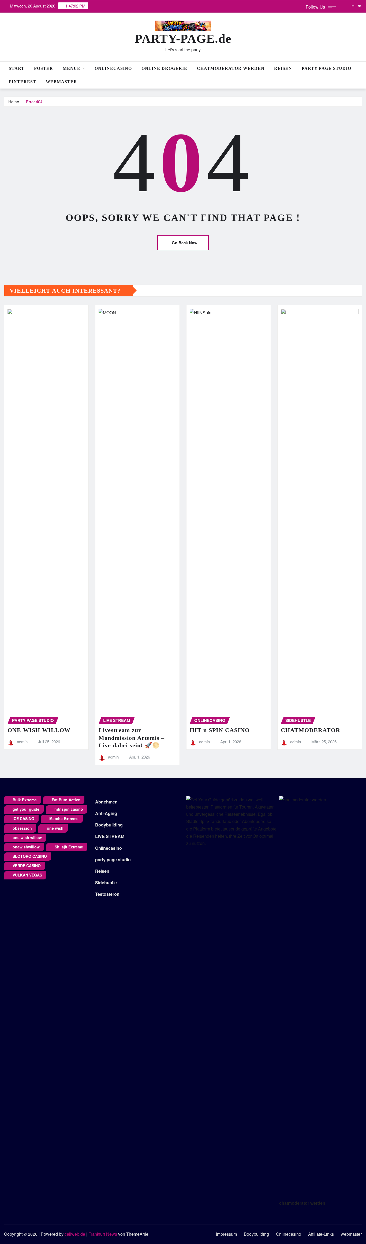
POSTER (43, 68)
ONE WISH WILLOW (39, 730)
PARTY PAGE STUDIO (326, 68)
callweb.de (75, 1234)
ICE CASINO (23, 818)
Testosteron (107, 894)
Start (16, 68)
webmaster (61, 81)
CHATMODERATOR (310, 730)
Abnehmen (106, 802)
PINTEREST (22, 81)
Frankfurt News (102, 1234)
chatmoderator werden (302, 1203)
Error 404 (34, 101)
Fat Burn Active (66, 799)
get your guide (26, 809)
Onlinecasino (113, 68)
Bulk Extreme (25, 799)
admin (22, 741)
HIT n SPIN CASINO (220, 730)
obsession (22, 828)
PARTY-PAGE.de (183, 38)
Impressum (226, 1234)
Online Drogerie (164, 68)
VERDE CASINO (27, 865)
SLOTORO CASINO (30, 856)
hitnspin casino (68, 809)
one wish (55, 828)
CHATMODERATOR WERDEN (230, 68)
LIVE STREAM (109, 836)
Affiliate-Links (321, 1234)
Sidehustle (106, 882)
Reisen (283, 68)
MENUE (72, 68)
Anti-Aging (106, 813)
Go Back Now (184, 243)
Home (13, 101)
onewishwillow (26, 846)
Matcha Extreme (64, 818)
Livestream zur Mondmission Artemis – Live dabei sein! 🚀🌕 (132, 738)
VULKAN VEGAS (27, 875)
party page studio (113, 859)
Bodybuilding (109, 825)
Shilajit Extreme (69, 846)
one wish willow (27, 837)
